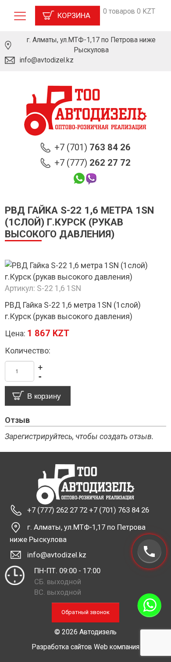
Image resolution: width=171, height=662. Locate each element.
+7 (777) (92, 162)
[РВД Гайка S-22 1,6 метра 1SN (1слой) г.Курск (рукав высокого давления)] (85, 270)
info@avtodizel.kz (47, 60)
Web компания (116, 647)
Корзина (73, 15)
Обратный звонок (85, 612)
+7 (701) (92, 147)
